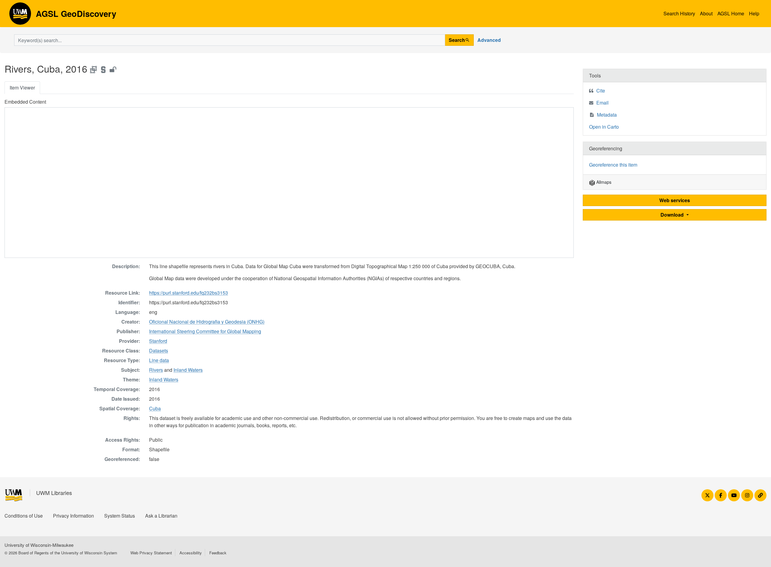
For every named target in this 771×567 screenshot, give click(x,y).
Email (602, 102)
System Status (119, 515)
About (706, 13)
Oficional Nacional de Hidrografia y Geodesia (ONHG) (206, 321)
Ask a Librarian (161, 515)
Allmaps (603, 182)
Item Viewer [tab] (22, 87)
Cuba (155, 408)
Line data (159, 360)
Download (672, 214)
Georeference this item (613, 164)
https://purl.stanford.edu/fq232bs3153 (188, 292)
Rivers (156, 369)
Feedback (217, 553)
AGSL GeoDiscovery (20, 15)
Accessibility (190, 553)
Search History (679, 13)
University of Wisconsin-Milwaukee (39, 545)
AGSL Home (730, 13)
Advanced (489, 39)
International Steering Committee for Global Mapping (205, 331)
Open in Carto (604, 126)
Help (754, 13)
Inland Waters (188, 369)
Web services (674, 200)
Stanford (158, 340)
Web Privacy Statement (151, 553)
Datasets (158, 350)
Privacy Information (73, 515)
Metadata (607, 114)
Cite (600, 90)
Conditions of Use (24, 515)
